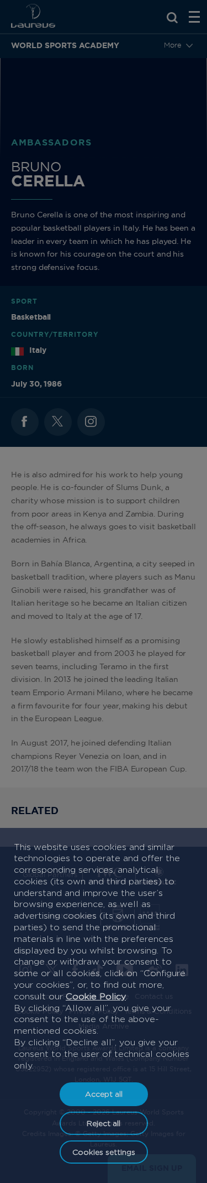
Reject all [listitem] (103, 1123)
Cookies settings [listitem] (103, 1152)
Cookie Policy (96, 996)
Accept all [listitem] (104, 1094)
